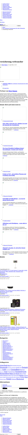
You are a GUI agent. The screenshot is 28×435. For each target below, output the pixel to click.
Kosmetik (18, 372)
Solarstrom (18, 377)
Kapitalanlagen (11, 371)
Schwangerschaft (9, 377)
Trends (8, 379)
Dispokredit (3, 367)
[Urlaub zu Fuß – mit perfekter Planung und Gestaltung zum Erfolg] (15, 164)
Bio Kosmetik (14, 365)
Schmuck (1, 377)
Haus (23, 369)
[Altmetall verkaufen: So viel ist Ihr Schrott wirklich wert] (15, 238)
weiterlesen (16, 129)
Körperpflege (4, 373)
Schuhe (4, 377)
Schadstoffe (26, 375)
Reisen (21, 375)
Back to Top (2, 414)
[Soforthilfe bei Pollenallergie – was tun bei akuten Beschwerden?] (15, 189)
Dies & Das (5, 340)
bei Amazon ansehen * (4, 276)
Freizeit (25, 367)
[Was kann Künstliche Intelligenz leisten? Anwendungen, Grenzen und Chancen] (15, 138)
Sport (26, 377)
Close (1, 415)
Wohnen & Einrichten (7, 17)
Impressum (5, 384)
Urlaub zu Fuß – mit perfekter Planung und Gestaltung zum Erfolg (14, 174)
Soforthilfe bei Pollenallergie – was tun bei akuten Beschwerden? (14, 199)
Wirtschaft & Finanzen (7, 9)
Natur (24, 373)
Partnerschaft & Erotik (7, 14)
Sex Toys (14, 377)
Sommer (22, 377)
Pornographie (16, 375)
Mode (17, 373)
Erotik (17, 367)
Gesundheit (15, 369)
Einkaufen (9, 367)
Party (12, 375)
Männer (21, 373)
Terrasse (4, 379)
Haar (21, 369)
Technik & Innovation (7, 16)
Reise (4, 351)
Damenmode (19, 365)
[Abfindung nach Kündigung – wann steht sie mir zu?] (15, 213)
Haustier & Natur (6, 6)
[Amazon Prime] (3, 273)
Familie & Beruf (6, 3)
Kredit (24, 371)
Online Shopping (4, 375)
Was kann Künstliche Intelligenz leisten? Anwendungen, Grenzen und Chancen (13, 149)
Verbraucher (5, 354)
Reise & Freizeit (6, 8)
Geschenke (8, 369)
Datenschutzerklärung (7, 386)
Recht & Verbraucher (7, 15)
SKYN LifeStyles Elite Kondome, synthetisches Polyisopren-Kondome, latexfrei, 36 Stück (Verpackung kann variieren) (12, 310)
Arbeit (2, 365)
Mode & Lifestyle (6, 13)
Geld (4, 369)
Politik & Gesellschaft (7, 7)
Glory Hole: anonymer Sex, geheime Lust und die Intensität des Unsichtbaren (15, 124)
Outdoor (9, 375)
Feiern (20, 367)
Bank (5, 365)
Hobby (6, 371)
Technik (1, 379)
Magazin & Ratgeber (7, 11)
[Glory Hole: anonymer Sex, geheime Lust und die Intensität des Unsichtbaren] (15, 114)
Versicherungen (6, 356)
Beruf (9, 365)
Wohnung (13, 379)
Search (19, 25)
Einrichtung (14, 367)
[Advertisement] (14, 45)
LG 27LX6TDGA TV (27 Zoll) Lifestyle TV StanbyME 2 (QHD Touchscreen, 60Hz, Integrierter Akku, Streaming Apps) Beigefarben (13, 271)
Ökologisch (20, 379)
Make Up (12, 373)
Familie (4, 341)
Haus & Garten (6, 5)
